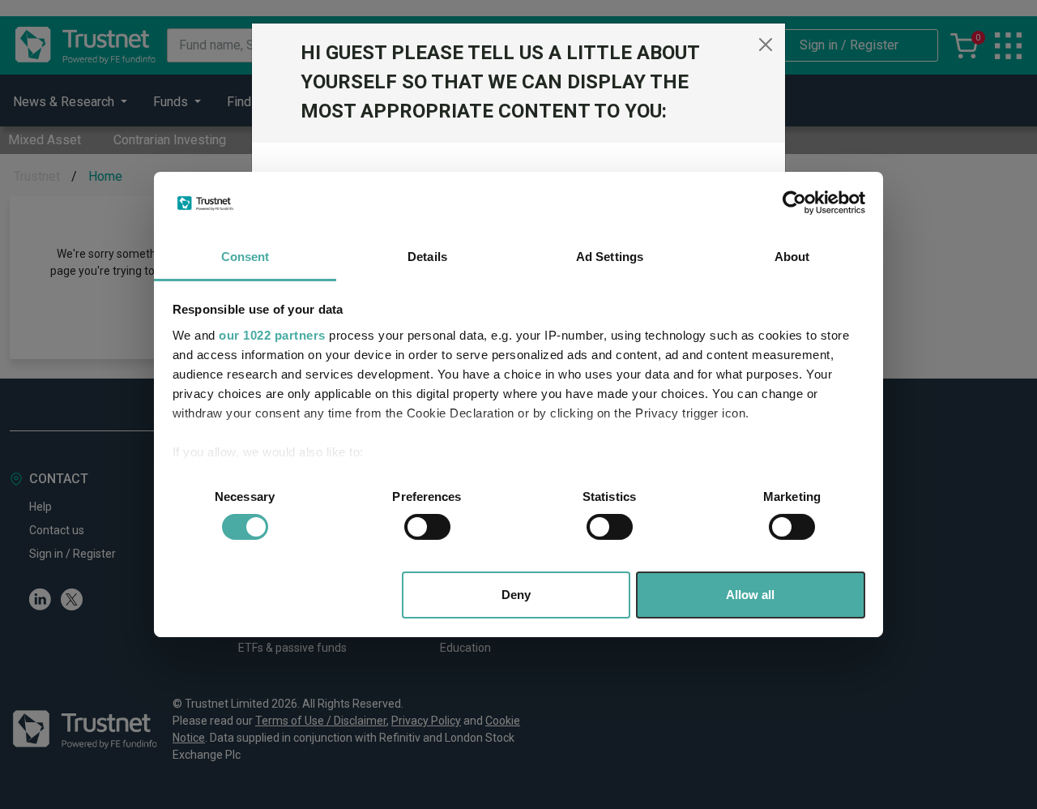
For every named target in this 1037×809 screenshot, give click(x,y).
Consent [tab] (245, 256)
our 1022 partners (272, 335)
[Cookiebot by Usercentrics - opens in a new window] (794, 202)
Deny (516, 594)
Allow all (750, 594)
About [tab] (792, 256)
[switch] (427, 527)
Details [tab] (427, 256)
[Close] (766, 45)
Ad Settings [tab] (609, 256)
